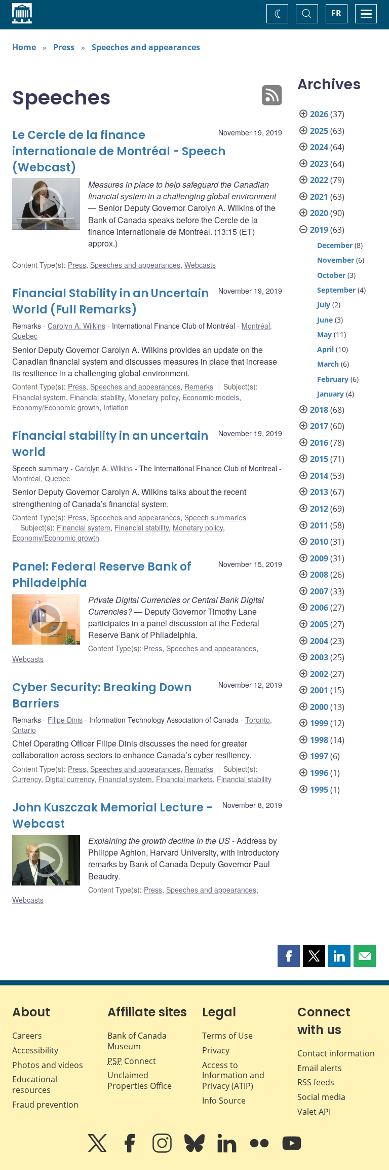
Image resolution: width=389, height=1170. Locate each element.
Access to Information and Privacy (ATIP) (233, 1075)
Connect (131, 1061)
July (323, 304)
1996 (319, 772)
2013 (319, 492)
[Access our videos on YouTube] (292, 1150)
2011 (319, 525)
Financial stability (97, 397)
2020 (319, 213)
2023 (319, 163)
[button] (289, 956)
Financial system (39, 397)
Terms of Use (227, 1035)
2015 (319, 459)
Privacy (215, 1050)
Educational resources (34, 1084)
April (325, 349)
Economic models (210, 397)
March (328, 364)
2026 (319, 114)
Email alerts (319, 1068)
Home (24, 47)
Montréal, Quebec (41, 478)
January (330, 394)
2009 (319, 558)
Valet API (314, 1111)
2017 (319, 426)
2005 (319, 624)
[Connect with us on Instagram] (163, 1150)
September (336, 290)
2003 (319, 657)
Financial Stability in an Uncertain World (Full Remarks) (110, 301)
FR (336, 13)
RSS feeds (315, 1082)
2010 (319, 541)
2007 (319, 591)
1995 (319, 789)
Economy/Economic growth (55, 407)
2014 (319, 475)
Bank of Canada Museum (137, 1041)
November (335, 260)
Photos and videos (47, 1065)
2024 (319, 147)
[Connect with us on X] (98, 1150)
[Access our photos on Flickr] (260, 1150)
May (324, 334)
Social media (321, 1097)
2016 (319, 442)
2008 (319, 574)
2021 (319, 196)
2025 (319, 130)
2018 (319, 409)
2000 (319, 707)
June (325, 320)
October (331, 275)
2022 (319, 180)
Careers (27, 1035)
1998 (319, 740)
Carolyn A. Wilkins (76, 326)
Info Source (224, 1100)
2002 (319, 674)
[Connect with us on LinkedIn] (228, 1150)
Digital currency (69, 779)
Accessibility (35, 1050)
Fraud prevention (45, 1104)
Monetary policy (153, 397)
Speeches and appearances (146, 47)
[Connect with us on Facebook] (130, 1150)
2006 (319, 607)
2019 (319, 229)
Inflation (116, 407)
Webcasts (200, 265)
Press (63, 47)
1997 (319, 756)
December (335, 245)
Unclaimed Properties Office (139, 1080)
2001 (319, 690)
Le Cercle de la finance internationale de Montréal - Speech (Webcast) (118, 151)
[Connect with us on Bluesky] (195, 1150)
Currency (26, 779)
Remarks (198, 386)
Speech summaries (215, 517)
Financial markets (184, 779)
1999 (319, 723)
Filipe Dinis (65, 720)
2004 (319, 641)
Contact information (336, 1053)
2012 (319, 508)
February (332, 379)
